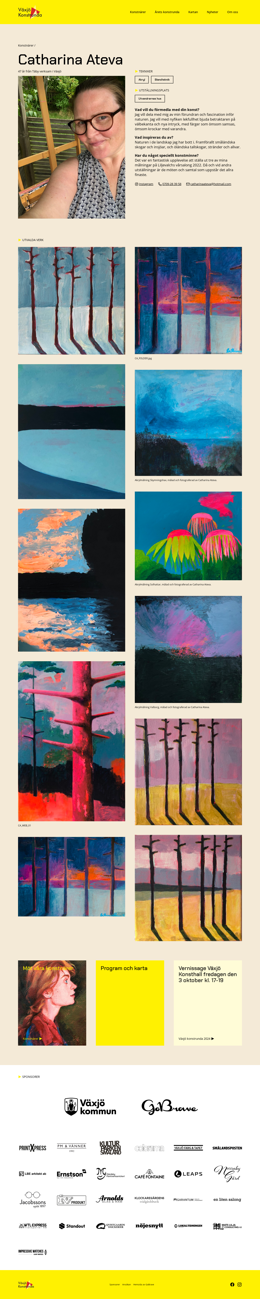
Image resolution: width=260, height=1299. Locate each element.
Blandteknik (162, 79)
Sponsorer (115, 1284)
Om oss (232, 12)
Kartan (193, 12)
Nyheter (212, 12)
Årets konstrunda (167, 12)
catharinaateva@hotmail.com (210, 184)
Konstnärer (138, 12)
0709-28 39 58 (171, 184)
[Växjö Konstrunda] (30, 12)
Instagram (146, 184)
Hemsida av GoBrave (143, 1284)
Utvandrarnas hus (150, 98)
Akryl (142, 79)
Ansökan (126, 1284)
